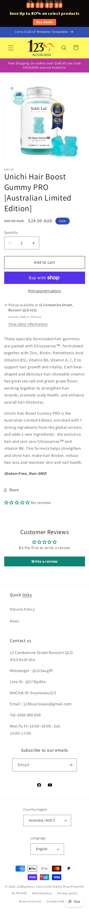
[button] (11, 48)
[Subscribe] (70, 765)
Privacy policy (67, 893)
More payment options (44, 291)
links (27, 594)
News (14, 620)
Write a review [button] (44, 561)
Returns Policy (22, 609)
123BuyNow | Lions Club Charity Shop (43, 886)
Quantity (11, 232)
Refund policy (42, 893)
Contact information (61, 901)
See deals (44, 22)
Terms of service (30, 901)
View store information (28, 323)
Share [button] (14, 489)
